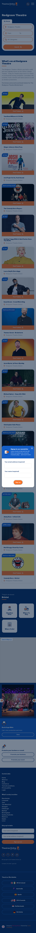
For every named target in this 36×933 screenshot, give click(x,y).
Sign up (18, 482)
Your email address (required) (15, 462)
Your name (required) (12, 471)
